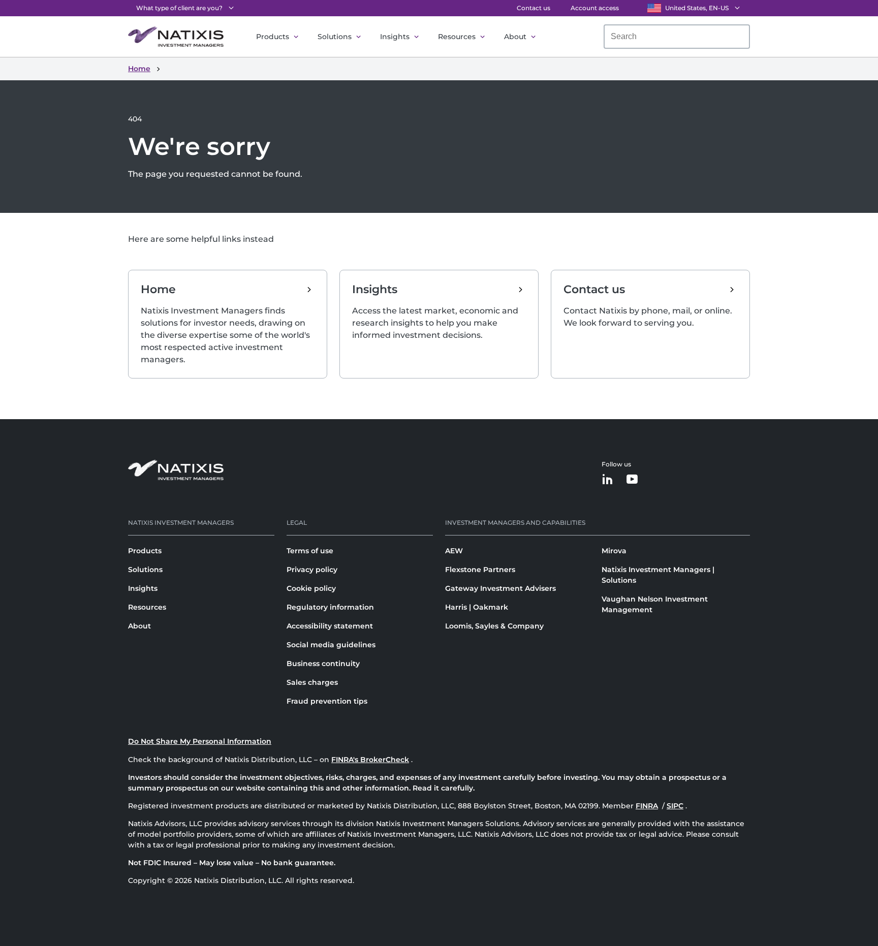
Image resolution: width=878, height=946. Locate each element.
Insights (395, 36)
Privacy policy (312, 569)
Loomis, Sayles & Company (494, 625)
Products (272, 36)
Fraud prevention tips (327, 701)
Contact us (533, 8)
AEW (454, 550)
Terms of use (310, 550)
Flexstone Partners (480, 569)
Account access (595, 8)
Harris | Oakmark (476, 607)
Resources (457, 36)
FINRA (647, 805)
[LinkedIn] (608, 480)
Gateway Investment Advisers (500, 588)
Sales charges (312, 682)
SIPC (675, 805)
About (515, 36)
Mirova (614, 550)
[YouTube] (632, 480)
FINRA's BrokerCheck (370, 759)
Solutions (335, 36)
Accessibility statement (330, 625)
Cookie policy (311, 588)
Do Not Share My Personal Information (199, 741)
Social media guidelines (331, 644)
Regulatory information (330, 607)
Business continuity (323, 663)
